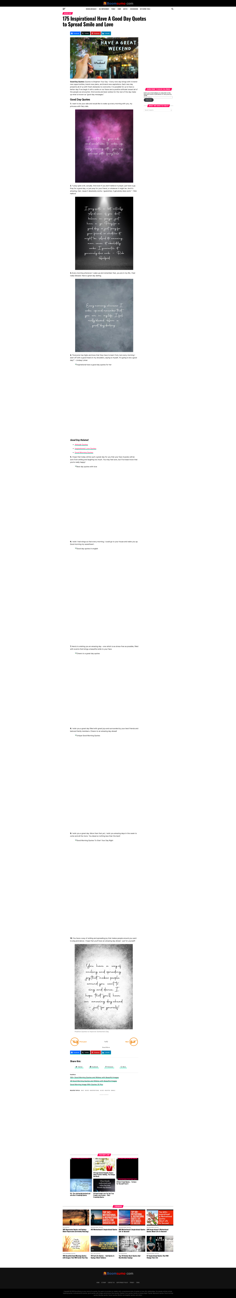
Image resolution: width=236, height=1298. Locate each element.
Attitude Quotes (81, 445)
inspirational (94, 1090)
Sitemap (103, 1282)
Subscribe (149, 100)
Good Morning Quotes (84, 452)
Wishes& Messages (91, 9)
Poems (113, 9)
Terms (138, 1282)
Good (87, 1090)
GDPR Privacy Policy (122, 1282)
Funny (119, 9)
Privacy (132, 1282)
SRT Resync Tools (145, 9)
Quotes (125, 9)
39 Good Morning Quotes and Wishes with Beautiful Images (93, 1081)
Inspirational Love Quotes (85, 448)
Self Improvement (104, 9)
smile (113, 1090)
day (83, 1090)
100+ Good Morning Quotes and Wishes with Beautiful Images (94, 1077)
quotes (107, 1090)
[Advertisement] (104, 1123)
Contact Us (111, 1282)
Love (102, 1090)
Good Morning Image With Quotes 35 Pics (86, 1084)
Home (98, 1282)
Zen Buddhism (134, 9)
